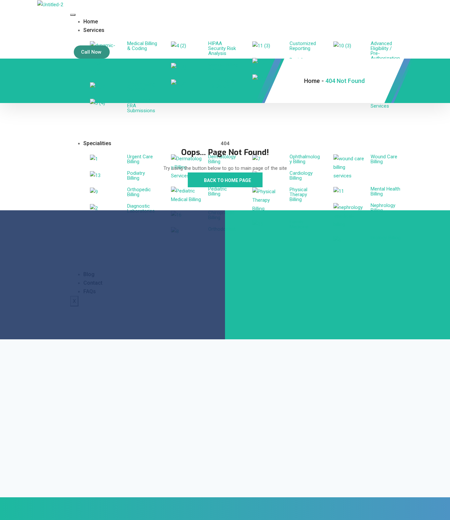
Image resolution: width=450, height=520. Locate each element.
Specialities (97, 143)
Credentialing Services (141, 86)
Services (93, 30)
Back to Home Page (227, 180)
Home (90, 21)
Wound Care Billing (384, 159)
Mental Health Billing (385, 191)
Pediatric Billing (217, 191)
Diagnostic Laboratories (141, 208)
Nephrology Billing (383, 207)
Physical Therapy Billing (298, 194)
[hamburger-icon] (72, 15)
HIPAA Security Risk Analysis (222, 48)
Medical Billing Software (223, 67)
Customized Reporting (303, 45)
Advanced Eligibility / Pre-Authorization (385, 50)
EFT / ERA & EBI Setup (221, 83)
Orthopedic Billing (139, 192)
